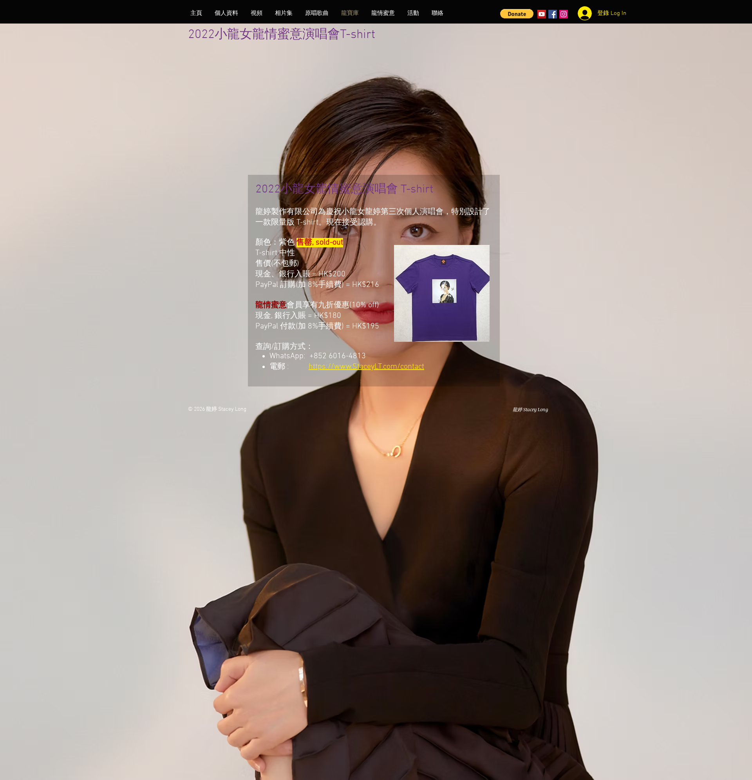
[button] (516, 13)
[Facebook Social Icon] (552, 14)
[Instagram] (563, 14)
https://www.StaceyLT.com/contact (366, 367)
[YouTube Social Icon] (541, 14)
